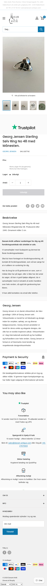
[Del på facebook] (28, 206)
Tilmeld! (10, 532)
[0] (42, 18)
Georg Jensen (9, 151)
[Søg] (41, 29)
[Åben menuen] (4, 18)
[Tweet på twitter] (37, 206)
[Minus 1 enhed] (12, 182)
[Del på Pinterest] (32, 206)
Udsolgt (23, 192)
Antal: (5, 183)
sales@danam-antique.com (19, 443)
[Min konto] (37, 18)
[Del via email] (42, 206)
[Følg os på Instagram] (9, 552)
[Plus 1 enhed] (28, 182)
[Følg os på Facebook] (4, 552)
